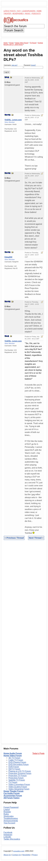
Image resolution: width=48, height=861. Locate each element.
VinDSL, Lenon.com (13, 120)
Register (7, 812)
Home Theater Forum (13, 791)
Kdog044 (8, 257)
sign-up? (14, 65)
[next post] (7, 77)
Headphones (18, 13)
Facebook (8, 832)
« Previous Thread (14, 538)
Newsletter (26, 855)
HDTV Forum (14, 769)
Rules (6, 814)
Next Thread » (36, 538)
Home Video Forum (13, 756)
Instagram (8, 835)
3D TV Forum (14, 758)
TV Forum (12, 782)
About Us (7, 855)
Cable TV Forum (15, 760)
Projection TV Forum (17, 776)
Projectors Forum (16, 778)
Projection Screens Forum (19, 773)
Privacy (35, 855)
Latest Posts (10, 11)
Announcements (11, 821)
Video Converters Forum (19, 784)
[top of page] (5, 77)
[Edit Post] (42, 78)
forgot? (33, 65)
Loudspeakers (28, 11)
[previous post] (7, 115)
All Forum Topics (11, 798)
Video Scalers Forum (17, 787)
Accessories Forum (13, 796)
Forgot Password (11, 807)
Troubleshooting (11, 818)
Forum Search (14, 30)
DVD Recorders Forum (18, 764)
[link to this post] (11, 77)
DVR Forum (13, 767)
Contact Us (16, 855)
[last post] (8, 77)
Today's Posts (38, 753)
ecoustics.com (18, 851)
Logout (7, 810)
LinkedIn (7, 837)
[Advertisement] (24, 643)
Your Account (9, 823)
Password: (30, 65)
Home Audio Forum (13, 753)
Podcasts (36, 13)
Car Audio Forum (12, 793)
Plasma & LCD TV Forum (19, 771)
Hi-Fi (19, 11)
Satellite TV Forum (16, 780)
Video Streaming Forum (18, 789)
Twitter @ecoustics (12, 839)
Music (27, 13)
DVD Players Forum (17, 762)
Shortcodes (9, 816)
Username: (10, 65)
